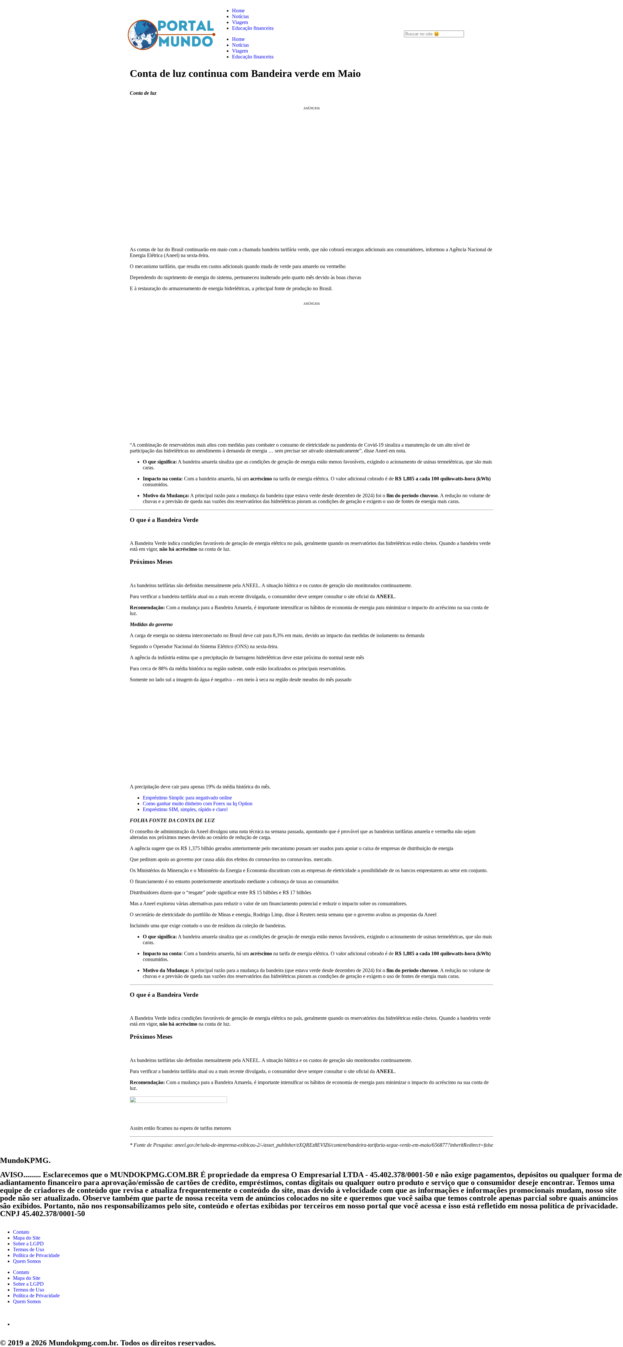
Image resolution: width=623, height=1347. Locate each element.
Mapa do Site (26, 1238)
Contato (21, 1232)
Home (238, 10)
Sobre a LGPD (28, 1243)
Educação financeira (253, 28)
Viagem (240, 22)
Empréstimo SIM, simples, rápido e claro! (185, 809)
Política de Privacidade (36, 1255)
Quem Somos (27, 1261)
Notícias (240, 16)
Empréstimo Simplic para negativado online (187, 797)
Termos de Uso (28, 1249)
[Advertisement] (311, 733)
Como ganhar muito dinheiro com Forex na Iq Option (197, 803)
